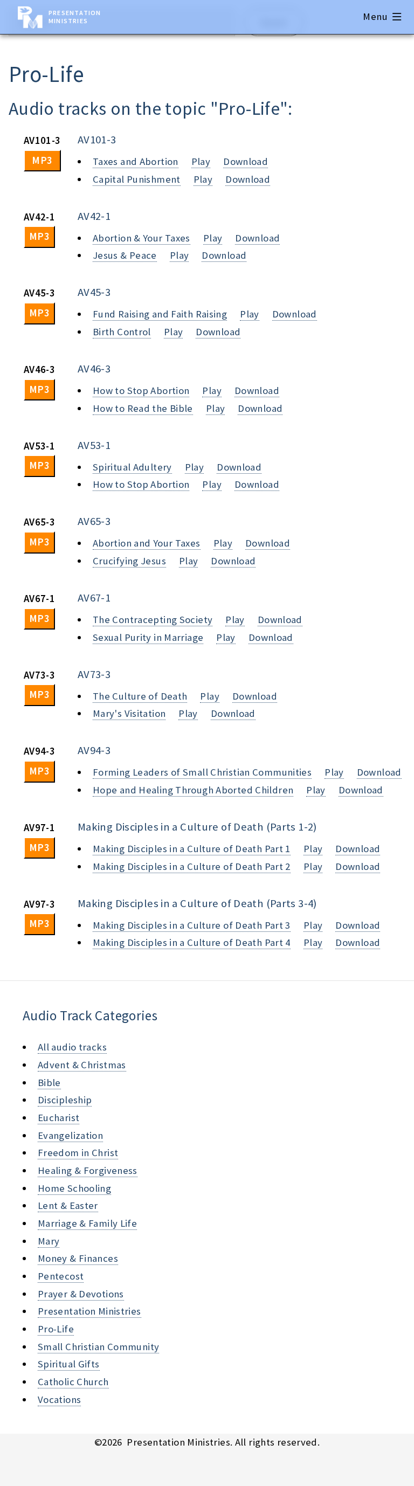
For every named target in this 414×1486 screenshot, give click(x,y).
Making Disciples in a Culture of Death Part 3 (192, 925)
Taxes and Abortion (135, 161)
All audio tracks (72, 1047)
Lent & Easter (68, 1205)
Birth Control (122, 332)
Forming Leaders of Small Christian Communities (202, 772)
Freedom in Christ (78, 1152)
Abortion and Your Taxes (147, 543)
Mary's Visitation (129, 713)
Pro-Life (56, 1329)
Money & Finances (78, 1258)
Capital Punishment (137, 179)
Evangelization (70, 1135)
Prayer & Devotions (81, 1294)
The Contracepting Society (152, 619)
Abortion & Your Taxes (141, 238)
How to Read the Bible (143, 408)
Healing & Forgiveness (87, 1170)
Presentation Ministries (75, 17)
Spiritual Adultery (132, 467)
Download (245, 161)
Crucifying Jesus (129, 561)
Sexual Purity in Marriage (148, 637)
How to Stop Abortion (141, 390)
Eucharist (58, 1117)
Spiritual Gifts (69, 1364)
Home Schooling (74, 1188)
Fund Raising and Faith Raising (160, 314)
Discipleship (65, 1100)
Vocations (59, 1399)
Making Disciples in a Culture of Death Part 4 (192, 942)
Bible (49, 1082)
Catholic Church (73, 1382)
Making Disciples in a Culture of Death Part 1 (192, 848)
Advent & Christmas (82, 1065)
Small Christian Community (98, 1346)
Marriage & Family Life (87, 1223)
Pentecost (61, 1276)
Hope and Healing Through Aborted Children (193, 790)
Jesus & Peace (125, 255)
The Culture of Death (140, 696)
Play (201, 161)
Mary (49, 1241)
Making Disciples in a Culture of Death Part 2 (192, 866)
